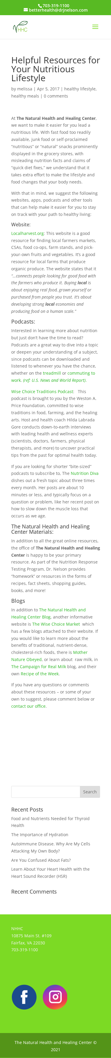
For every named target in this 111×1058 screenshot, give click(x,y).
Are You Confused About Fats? (41, 860)
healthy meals (25, 96)
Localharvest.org (27, 233)
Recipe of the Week (39, 673)
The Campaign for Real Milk (38, 666)
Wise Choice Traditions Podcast (42, 391)
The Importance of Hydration (39, 834)
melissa (24, 89)
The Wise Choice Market (56, 624)
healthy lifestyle (80, 89)
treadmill (52, 373)
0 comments (56, 96)
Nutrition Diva (84, 473)
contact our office (28, 706)
